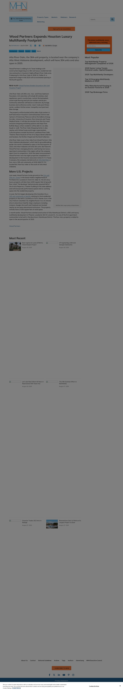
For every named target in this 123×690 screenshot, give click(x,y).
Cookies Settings (94, 686)
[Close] (120, 686)
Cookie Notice (16, 688)
